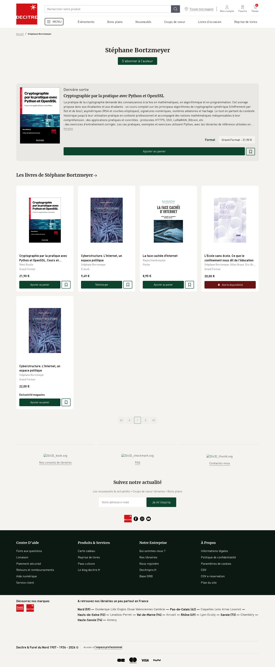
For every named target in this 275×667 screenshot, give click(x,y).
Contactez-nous (219, 463)
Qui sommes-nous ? (152, 551)
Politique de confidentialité (218, 557)
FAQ (137, 462)
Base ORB (146, 576)
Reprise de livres (89, 557)
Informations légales (214, 551)
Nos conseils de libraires (55, 462)
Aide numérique (26, 576)
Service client (25, 582)
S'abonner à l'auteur (137, 61)
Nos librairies (148, 557)
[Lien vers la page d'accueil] (26, 14)
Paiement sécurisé (28, 563)
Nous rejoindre (149, 563)
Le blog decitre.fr (89, 570)
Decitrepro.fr (148, 570)
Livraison (22, 557)
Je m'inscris (161, 502)
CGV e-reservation (213, 576)
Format (210, 139)
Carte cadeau (86, 551)
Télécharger (101, 284)
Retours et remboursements (35, 570)
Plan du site (209, 582)
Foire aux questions (29, 551)
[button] (159, 113)
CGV (203, 570)
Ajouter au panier (154, 151)
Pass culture (86, 563)
